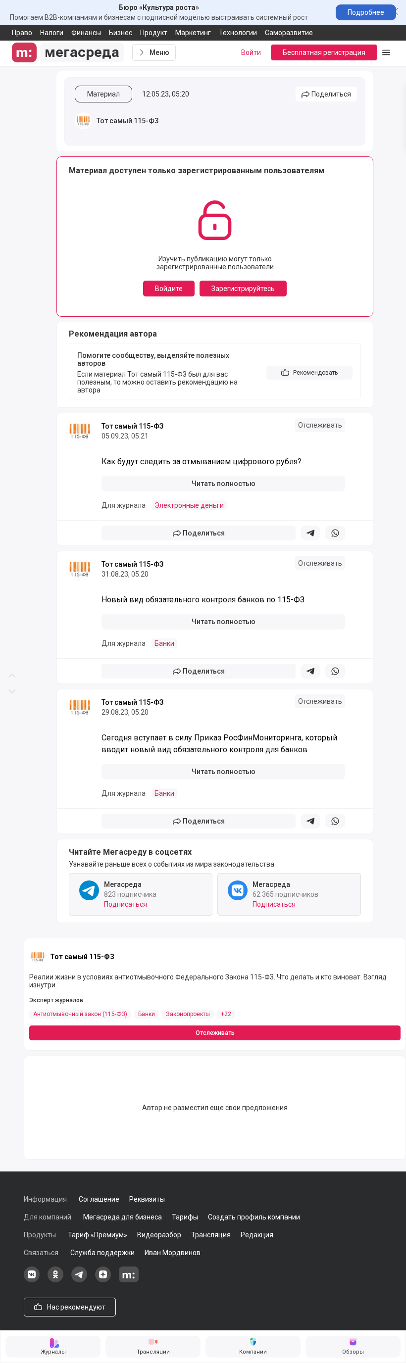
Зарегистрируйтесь (243, 288)
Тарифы (185, 1217)
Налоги (51, 33)
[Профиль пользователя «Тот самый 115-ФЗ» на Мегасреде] (83, 120)
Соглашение (99, 1199)
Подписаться (125, 904)
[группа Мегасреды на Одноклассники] (55, 1280)
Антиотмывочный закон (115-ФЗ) (80, 1014)
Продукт (153, 33)
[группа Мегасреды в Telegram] (79, 1280)
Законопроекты (188, 1014)
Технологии (238, 33)
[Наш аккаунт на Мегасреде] (129, 1280)
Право (22, 33)
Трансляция (211, 1235)
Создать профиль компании (254, 1217)
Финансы (86, 33)
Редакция (257, 1235)
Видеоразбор (159, 1235)
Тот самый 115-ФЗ (127, 121)
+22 (226, 1014)
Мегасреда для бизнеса (122, 1217)
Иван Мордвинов (173, 1253)
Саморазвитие (289, 33)
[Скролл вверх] (12, 341)
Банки (164, 643)
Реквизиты (147, 1199)
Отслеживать (320, 425)
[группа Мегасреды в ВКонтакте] (32, 1280)
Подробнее (366, 12)
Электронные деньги (189, 505)
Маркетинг (193, 33)
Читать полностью (223, 483)
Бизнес (120, 33)
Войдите (169, 288)
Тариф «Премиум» (97, 1235)
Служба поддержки (102, 1253)
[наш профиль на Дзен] (103, 1280)
